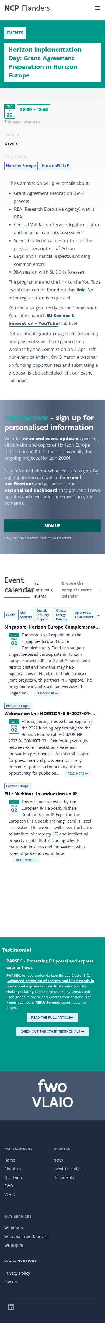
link (80, 290)
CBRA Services (48, 1002)
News (58, 1160)
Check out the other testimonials (51, 1031)
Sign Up (52, 525)
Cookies (11, 1281)
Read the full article (50, 1017)
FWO (8, 1185)
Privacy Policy (17, 1273)
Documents (64, 1177)
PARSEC (13, 975)
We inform (13, 1227)
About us (12, 1168)
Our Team (13, 1177)
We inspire (13, 1245)
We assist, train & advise (26, 1236)
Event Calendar (67, 1168)
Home (9, 1160)
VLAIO (9, 1194)
